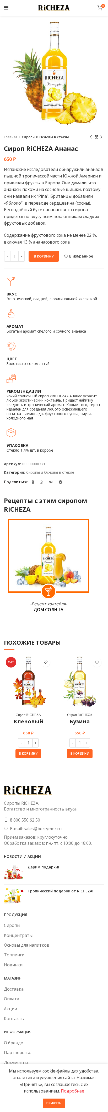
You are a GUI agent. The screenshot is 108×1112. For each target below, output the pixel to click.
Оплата (11, 999)
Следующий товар (101, 137)
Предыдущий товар (91, 137)
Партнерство (17, 1052)
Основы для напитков (26, 945)
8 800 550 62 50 (25, 820)
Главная (11, 137)
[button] (28, 753)
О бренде (13, 1043)
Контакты (14, 1018)
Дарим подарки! (43, 866)
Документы (16, 1062)
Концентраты (18, 935)
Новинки (13, 965)
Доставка (14, 989)
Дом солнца (48, 609)
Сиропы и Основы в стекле (45, 137)
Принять (53, 1103)
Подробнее (72, 1091)
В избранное (81, 256)
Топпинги (14, 955)
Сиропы (12, 925)
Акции (10, 1009)
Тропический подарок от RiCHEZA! (60, 890)
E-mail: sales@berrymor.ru (36, 829)
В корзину (44, 256)
